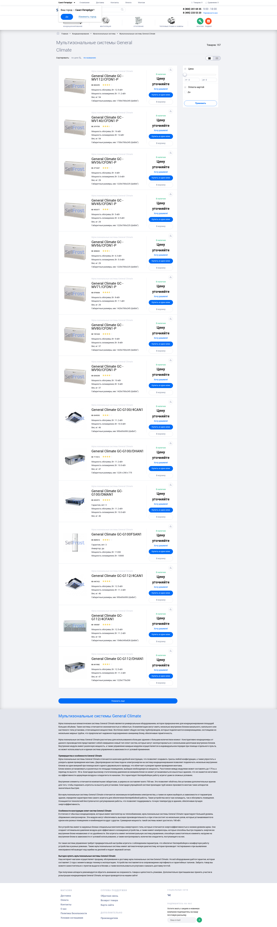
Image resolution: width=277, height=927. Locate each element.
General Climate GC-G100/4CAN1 (117, 409)
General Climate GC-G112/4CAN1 (117, 575)
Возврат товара (109, 900)
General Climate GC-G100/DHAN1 (117, 451)
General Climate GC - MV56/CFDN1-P (107, 244)
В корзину (160, 101)
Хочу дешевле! (161, 88)
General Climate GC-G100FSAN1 (116, 534)
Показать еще (118, 700)
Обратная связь (109, 896)
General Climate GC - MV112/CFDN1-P (107, 77)
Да (66, 16)
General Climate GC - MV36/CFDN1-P (107, 160)
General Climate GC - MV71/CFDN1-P (107, 285)
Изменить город (87, 16)
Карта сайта (107, 905)
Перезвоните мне (210, 13)
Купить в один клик (161, 94)
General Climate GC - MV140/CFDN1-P (107, 119)
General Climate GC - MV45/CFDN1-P (107, 202)
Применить (200, 103)
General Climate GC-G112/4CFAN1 (106, 617)
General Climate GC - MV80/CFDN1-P (107, 327)
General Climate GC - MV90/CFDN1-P (107, 368)
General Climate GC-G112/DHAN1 (117, 658)
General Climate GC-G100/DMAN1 (106, 493)
